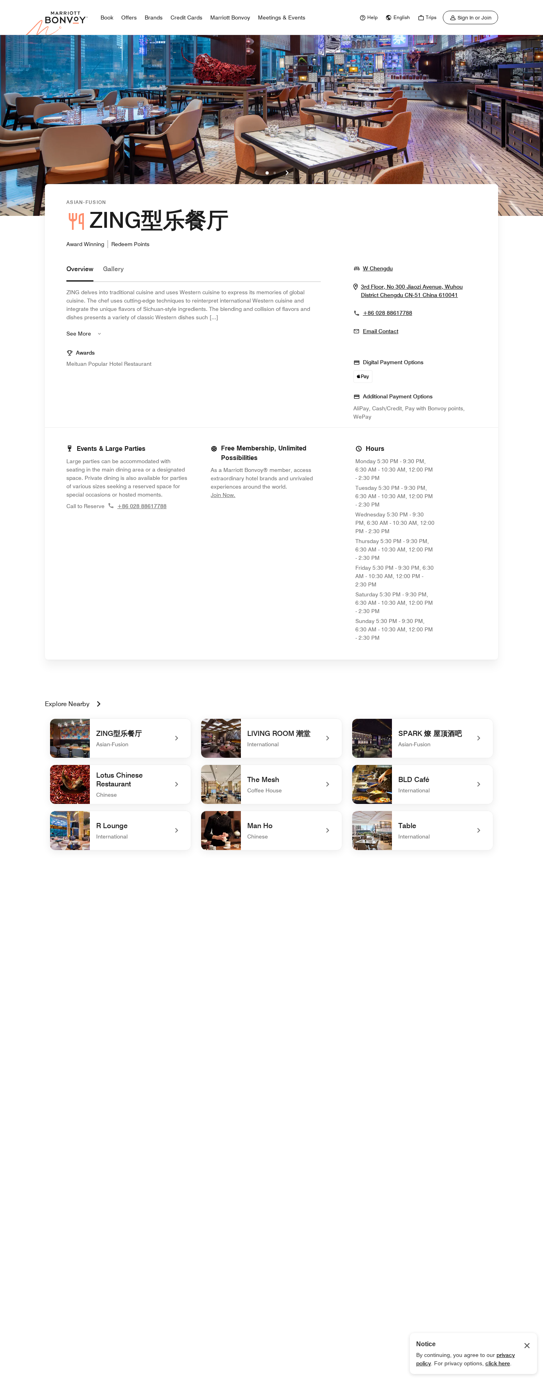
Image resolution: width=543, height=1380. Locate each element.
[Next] (287, 173)
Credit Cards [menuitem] (186, 17)
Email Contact (380, 331)
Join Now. (250, 494)
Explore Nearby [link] (67, 704)
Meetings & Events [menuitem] (281, 17)
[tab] (79, 272)
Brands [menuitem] (154, 17)
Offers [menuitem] (129, 17)
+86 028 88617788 (387, 313)
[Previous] (256, 173)
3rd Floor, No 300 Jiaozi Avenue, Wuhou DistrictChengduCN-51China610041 (419, 291)
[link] (368, 17)
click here (497, 1363)
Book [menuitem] (107, 17)
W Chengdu (378, 268)
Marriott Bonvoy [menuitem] (230, 17)
